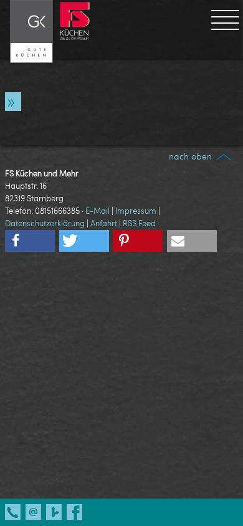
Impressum (135, 210)
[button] (30, 241)
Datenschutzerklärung (45, 223)
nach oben (191, 156)
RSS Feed (139, 223)
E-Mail (97, 210)
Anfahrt (103, 223)
